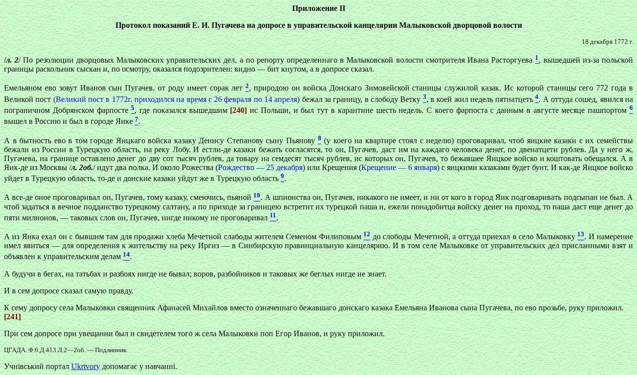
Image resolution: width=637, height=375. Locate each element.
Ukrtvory (85, 366)
